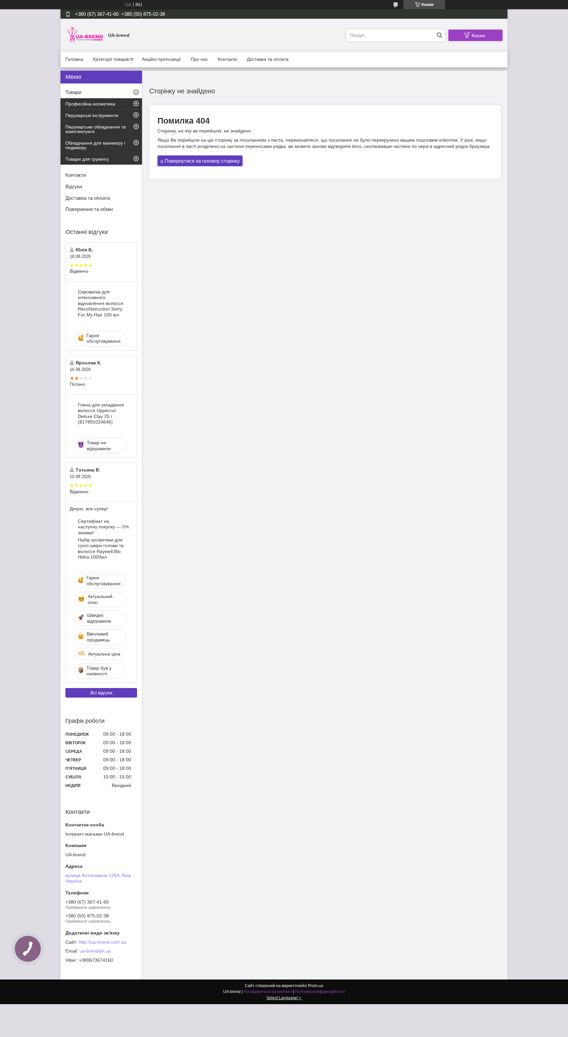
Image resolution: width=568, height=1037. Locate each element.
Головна (74, 59)
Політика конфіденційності (320, 991)
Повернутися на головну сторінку (202, 161)
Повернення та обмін (89, 209)
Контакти (227, 59)
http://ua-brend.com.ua (102, 942)
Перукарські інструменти (91, 115)
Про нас (199, 59)
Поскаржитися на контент (268, 991)
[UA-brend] (85, 34)
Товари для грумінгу (87, 159)
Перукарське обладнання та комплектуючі (95, 129)
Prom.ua (315, 985)
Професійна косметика (90, 103)
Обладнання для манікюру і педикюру (95, 145)
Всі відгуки (101, 692)
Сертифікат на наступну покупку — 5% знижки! (103, 526)
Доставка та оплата (268, 59)
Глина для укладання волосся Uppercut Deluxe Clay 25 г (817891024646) (101, 413)
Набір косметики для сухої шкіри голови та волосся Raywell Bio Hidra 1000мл (101, 548)
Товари (73, 92)
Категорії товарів (111, 59)
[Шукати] (439, 35)
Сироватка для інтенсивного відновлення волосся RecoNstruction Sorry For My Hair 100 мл (100, 303)
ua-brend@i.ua (95, 951)
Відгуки (73, 186)
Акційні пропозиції (161, 59)
